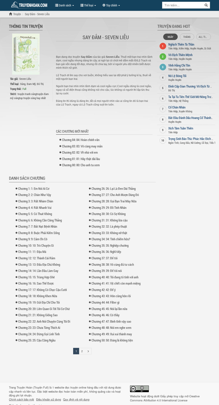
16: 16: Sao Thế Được (36, 283)
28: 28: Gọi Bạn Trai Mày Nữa (114, 201)
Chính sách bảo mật (21, 399)
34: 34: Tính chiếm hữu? (111, 239)
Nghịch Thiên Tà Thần (181, 44)
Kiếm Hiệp (184, 48)
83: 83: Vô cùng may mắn (82, 146)
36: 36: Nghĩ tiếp (106, 251)
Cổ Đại (205, 142)
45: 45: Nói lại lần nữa (109, 309)
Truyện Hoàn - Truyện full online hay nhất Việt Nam (30, 5)
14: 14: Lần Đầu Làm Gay (38, 271)
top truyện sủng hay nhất (32, 98)
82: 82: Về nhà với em (80, 152)
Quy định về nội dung (76, 399)
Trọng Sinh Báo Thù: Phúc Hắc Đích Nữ (191, 138)
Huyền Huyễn (196, 48)
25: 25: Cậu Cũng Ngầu (36, 340)
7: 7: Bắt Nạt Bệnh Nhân (37, 226)
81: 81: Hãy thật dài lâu (81, 159)
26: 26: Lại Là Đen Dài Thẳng (114, 188)
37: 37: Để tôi (104, 258)
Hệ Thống (183, 100)
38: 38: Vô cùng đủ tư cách (113, 264)
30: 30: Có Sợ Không (109, 214)
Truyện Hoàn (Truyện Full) (33, 387)
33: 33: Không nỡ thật (109, 233)
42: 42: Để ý (104, 290)
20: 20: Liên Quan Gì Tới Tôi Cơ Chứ (44, 309)
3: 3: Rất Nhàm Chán (35, 201)
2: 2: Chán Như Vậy (34, 195)
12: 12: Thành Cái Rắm (36, 258)
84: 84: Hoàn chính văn (80, 140)
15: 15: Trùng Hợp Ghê (36, 277)
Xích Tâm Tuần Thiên (180, 128)
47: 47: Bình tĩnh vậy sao (111, 321)
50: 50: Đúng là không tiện (112, 340)
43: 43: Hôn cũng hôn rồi (111, 296)
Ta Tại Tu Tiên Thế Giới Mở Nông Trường (192, 97)
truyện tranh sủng (27, 94)
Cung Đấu (185, 142)
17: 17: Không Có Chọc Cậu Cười (42, 290)
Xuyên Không (185, 111)
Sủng (22, 84)
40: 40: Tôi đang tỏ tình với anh (115, 277)
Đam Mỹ (31, 84)
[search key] (182, 5)
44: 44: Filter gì (105, 302)
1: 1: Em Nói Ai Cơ (33, 188)
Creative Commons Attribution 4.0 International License (165, 398)
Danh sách (65, 5)
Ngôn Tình (173, 142)
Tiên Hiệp (173, 48)
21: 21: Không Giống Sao (38, 315)
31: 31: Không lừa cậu (109, 220)
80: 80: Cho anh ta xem (81, 165)
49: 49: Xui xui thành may (112, 334)
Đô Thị (40, 84)
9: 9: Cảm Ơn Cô (32, 239)
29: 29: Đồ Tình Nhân (109, 207)
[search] (206, 5)
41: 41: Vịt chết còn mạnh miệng (116, 283)
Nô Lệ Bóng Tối (177, 76)
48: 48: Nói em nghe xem (111, 327)
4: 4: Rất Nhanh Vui (34, 207)
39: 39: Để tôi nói (107, 271)
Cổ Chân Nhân (176, 107)
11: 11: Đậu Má (32, 251)
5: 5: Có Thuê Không (35, 214)
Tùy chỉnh (111, 5)
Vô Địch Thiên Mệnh (180, 55)
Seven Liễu (25, 79)
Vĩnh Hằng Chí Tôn (179, 65)
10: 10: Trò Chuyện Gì (36, 245)
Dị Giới (207, 48)
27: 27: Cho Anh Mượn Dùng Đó (115, 195)
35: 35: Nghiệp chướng (110, 245)
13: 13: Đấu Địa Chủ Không (39, 264)
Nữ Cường (196, 142)
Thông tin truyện (26, 26)
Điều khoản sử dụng (48, 399)
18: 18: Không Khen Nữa (37, 296)
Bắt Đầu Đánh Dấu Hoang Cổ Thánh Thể (192, 118)
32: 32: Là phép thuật (109, 226)
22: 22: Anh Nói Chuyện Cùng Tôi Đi (44, 321)
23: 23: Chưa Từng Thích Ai (39, 327)
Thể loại (88, 5)
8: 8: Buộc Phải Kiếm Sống (39, 233)
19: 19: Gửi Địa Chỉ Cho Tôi (39, 302)
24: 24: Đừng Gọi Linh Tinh (39, 334)
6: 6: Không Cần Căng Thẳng (40, 220)
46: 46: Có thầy (106, 315)
